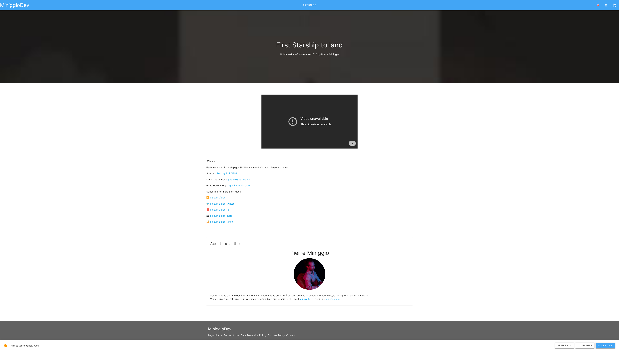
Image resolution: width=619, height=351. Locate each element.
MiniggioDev (14, 5)
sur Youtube (306, 299)
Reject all (564, 345)
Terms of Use (231, 335)
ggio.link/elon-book (239, 185)
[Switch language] (598, 5)
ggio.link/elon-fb (219, 209)
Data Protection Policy (253, 335)
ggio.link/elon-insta (221, 215)
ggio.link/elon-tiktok (221, 221)
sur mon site (333, 299)
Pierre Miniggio (330, 54)
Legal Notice (215, 335)
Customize (585, 345)
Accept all (605, 345)
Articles (309, 5)
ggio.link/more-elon (238, 179)
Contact (290, 335)
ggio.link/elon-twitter (222, 203)
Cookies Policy (276, 335)
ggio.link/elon (218, 197)
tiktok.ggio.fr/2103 (226, 173)
